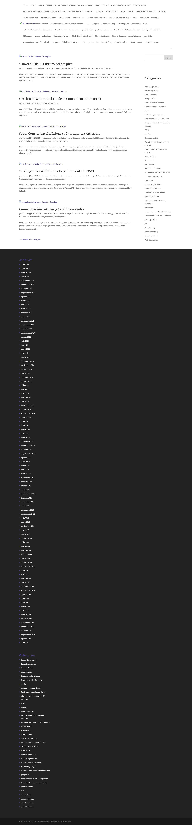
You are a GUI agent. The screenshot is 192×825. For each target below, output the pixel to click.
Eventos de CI (60, 30)
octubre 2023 (26, 369)
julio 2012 (25, 598)
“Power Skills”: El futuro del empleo (46, 64)
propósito (148, 36)
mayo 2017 (25, 506)
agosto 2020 (26, 457)
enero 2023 (25, 373)
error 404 (99, 11)
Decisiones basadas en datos (35, 24)
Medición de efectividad (82, 36)
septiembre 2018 (28, 494)
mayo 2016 (25, 522)
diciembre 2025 (27, 280)
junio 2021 (25, 425)
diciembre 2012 (27, 586)
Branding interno (48, 18)
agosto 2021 (26, 417)
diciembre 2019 (27, 478)
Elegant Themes (38, 821)
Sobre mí (162, 11)
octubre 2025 (26, 288)
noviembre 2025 (27, 284)
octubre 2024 (26, 329)
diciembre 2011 (27, 622)
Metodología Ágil (102, 36)
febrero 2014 (26, 554)
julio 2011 (25, 642)
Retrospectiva (88, 42)
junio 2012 (25, 602)
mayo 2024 (25, 349)
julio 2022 (25, 385)
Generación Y (112, 11)
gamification (87, 30)
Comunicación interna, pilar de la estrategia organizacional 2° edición (53, 11)
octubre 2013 (26, 562)
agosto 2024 (26, 337)
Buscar (168, 58)
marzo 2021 (26, 437)
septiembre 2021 (28, 413)
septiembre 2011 (28, 634)
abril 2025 (25, 304)
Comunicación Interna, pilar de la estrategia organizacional (120, 5)
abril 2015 (25, 530)
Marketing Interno (61, 36)
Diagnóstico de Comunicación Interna (67, 24)
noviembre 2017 (27, 502)
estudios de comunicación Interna (37, 30)
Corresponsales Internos (119, 18)
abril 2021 (25, 433)
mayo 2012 (25, 606)
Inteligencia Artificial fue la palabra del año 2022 (56, 171)
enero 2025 (25, 317)
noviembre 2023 (27, 365)
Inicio (25, 5)
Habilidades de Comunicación (126, 30)
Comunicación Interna (96, 18)
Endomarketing (108, 24)
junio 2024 (25, 345)
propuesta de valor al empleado (36, 42)
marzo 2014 (26, 550)
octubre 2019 (26, 481)
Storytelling (107, 42)
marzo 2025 (26, 309)
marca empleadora (43, 36)
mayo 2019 (25, 490)
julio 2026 (25, 264)
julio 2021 (25, 421)
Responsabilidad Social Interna (66, 42)
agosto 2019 (26, 486)
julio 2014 (25, 542)
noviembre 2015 (27, 526)
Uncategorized (136, 42)
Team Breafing (121, 42)
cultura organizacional (149, 18)
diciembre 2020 (27, 441)
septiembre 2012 (28, 590)
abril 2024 (25, 353)
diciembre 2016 (27, 510)
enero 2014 (25, 558)
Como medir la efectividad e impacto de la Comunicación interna (64, 5)
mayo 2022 (25, 389)
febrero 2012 (26, 618)
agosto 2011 (26, 639)
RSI (97, 42)
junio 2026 (25, 268)
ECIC (87, 24)
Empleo (95, 24)
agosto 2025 (26, 297)
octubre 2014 (26, 538)
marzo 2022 (26, 397)
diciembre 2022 (27, 377)
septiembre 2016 (28, 514)
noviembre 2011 (27, 626)
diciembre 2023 (27, 361)
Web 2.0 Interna (151, 42)
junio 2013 (25, 570)
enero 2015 (25, 534)
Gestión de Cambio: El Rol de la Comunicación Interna (60, 99)
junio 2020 (25, 461)
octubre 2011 (26, 630)
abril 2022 (25, 393)
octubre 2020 (26, 449)
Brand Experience (30, 18)
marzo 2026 (26, 272)
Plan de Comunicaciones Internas (126, 36)
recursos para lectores (146, 11)
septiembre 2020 (28, 453)
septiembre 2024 (28, 333)
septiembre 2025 (28, 292)
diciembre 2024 (27, 321)
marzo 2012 (26, 614)
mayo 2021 (25, 429)
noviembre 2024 (27, 325)
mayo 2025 (25, 301)
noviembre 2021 (27, 405)
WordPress (66, 821)
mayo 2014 (25, 546)
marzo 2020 (26, 474)
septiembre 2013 (28, 566)
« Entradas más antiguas (29, 240)
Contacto (89, 11)
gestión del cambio (103, 30)
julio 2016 (25, 518)
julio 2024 (25, 341)
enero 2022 (25, 401)
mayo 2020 (25, 465)
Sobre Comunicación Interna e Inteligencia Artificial (59, 133)
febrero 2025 (26, 313)
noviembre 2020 (27, 445)
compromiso (78, 18)
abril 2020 (25, 469)
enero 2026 (25, 276)
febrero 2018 (26, 498)
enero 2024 (25, 357)
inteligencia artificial (151, 30)
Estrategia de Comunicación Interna (133, 24)
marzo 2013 (26, 578)
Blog (33, 5)
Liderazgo (27, 36)
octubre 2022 (26, 381)
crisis (135, 18)
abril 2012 (25, 610)
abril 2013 (25, 574)
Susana (26, 68)
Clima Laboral (64, 18)
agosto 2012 (26, 594)
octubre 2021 (26, 409)
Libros (131, 11)
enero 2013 (25, 582)
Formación (74, 30)
